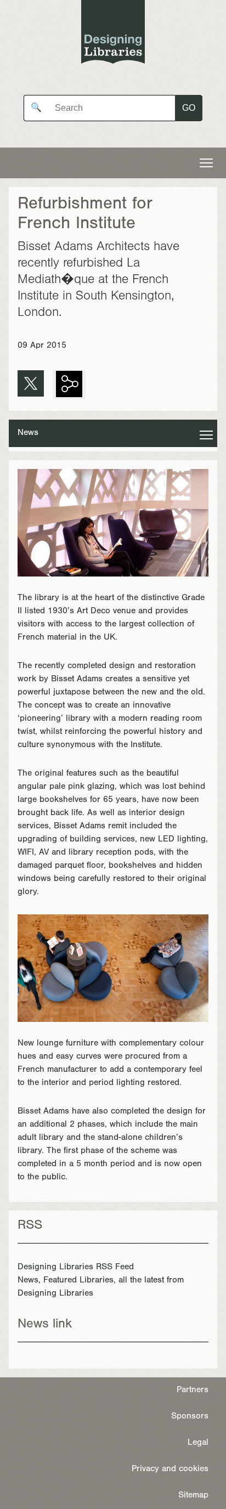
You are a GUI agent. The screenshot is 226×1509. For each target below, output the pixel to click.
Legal (198, 1443)
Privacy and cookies (170, 1469)
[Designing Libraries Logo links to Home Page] (113, 34)
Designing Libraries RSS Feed (76, 1267)
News (28, 433)
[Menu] (206, 163)
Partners (192, 1390)
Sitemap (193, 1495)
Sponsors (189, 1416)
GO (188, 107)
